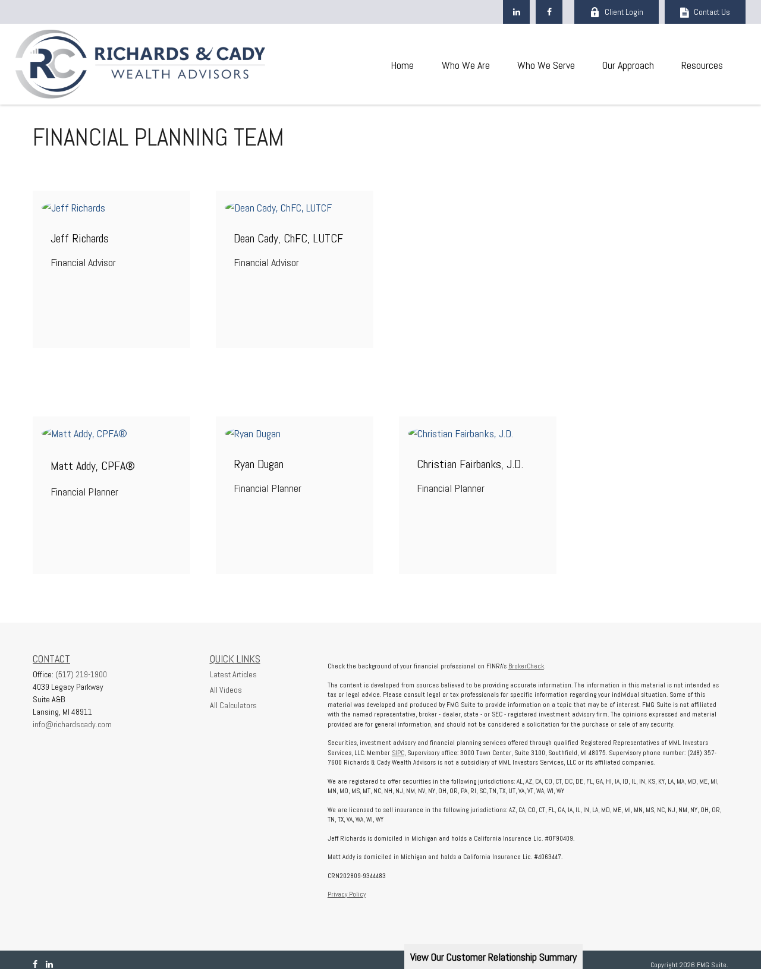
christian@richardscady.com (478, 453)
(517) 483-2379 (301, 187)
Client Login (624, 12)
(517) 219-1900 (118, 187)
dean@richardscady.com (295, 228)
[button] (402, 64)
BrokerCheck (526, 666)
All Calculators (233, 705)
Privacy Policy (347, 894)
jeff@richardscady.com (111, 228)
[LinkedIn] (516, 12)
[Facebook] (549, 12)
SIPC (398, 753)
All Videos (226, 689)
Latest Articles (233, 674)
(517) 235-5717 (301, 412)
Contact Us (712, 12)
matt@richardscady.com (112, 453)
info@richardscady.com (72, 724)
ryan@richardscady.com (294, 453)
